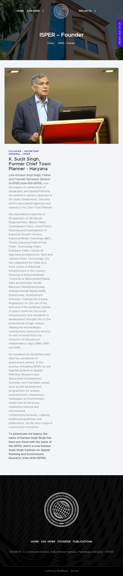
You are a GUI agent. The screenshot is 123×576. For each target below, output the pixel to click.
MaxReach (62, 571)
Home (51, 43)
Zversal (74, 571)
